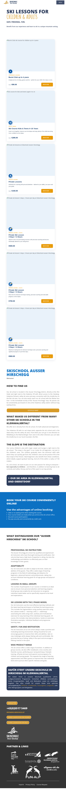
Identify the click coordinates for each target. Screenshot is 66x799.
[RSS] (0, 796)
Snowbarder (32, 685)
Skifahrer (24, 685)
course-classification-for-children (19, 717)
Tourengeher (41, 685)
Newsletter (12, 703)
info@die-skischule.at (16, 712)
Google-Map (33, 410)
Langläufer (50, 685)
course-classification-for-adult (18, 722)
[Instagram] (0, 798)
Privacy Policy (30, 785)
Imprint (21, 785)
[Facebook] (0, 789)
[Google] (0, 794)
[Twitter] (0, 791)
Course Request (42, 785)
